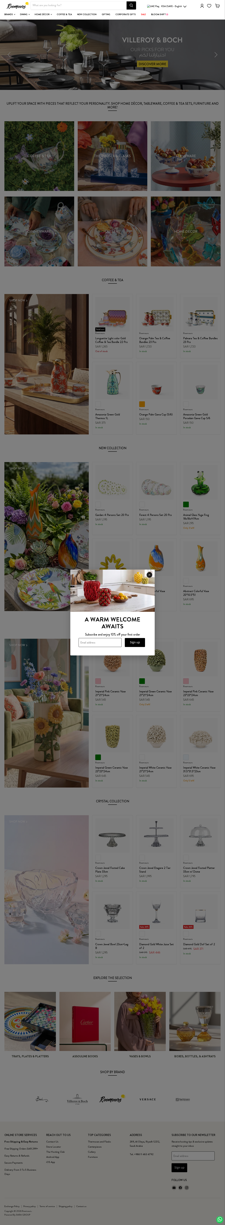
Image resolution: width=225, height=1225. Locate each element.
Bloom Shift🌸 (160, 14)
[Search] (131, 5)
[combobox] (79, 5)
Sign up (135, 642)
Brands (8, 14)
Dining (24, 14)
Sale (143, 14)
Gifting (106, 14)
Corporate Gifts (125, 14)
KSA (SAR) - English (171, 6)
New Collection (87, 14)
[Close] (149, 575)
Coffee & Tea (64, 14)
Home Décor (42, 14)
